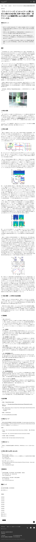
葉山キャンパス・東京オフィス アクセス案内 (13, 526)
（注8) (3, 124)
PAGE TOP (34, 522)
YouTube (34, 527)
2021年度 (2, 504)
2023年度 (2, 500)
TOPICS (2, 494)
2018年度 (2, 510)
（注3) (23, 59)
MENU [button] (34, 2)
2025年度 (2, 497)
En (31, 1)
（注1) (17, 58)
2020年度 (2, 506)
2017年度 (2, 512)
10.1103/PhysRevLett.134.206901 (11, 414)
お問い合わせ (3, 526)
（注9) (19, 242)
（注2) (23, 58)
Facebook (31, 527)
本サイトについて (3, 528)
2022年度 (2, 502)
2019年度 (2, 508)
